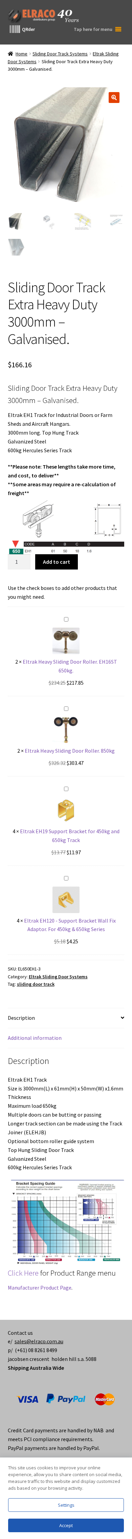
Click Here (23, 1273)
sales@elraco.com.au (39, 1341)
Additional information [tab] (35, 1037)
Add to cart (56, 561)
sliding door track (35, 984)
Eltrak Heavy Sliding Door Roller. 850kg (70, 750)
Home (21, 54)
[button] (114, 97)
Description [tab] (21, 1017)
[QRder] (15, 29)
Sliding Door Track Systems (60, 54)
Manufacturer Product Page (39, 1287)
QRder (28, 29)
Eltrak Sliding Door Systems (58, 977)
